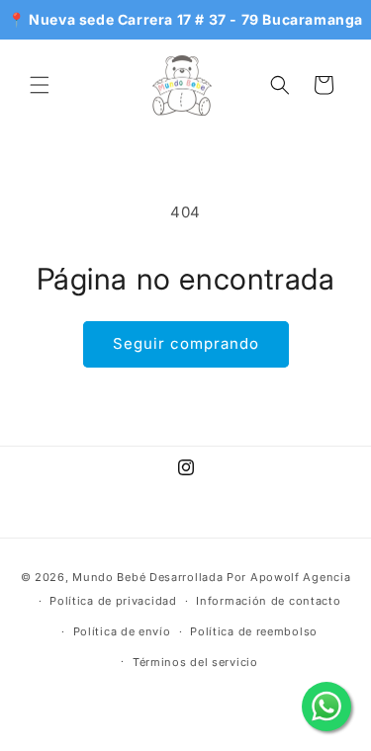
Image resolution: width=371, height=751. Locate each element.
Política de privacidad (112, 601)
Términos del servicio (195, 662)
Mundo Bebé (108, 577)
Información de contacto (268, 601)
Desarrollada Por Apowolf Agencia (249, 577)
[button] (39, 85)
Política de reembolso (254, 631)
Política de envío (122, 631)
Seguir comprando (186, 343)
